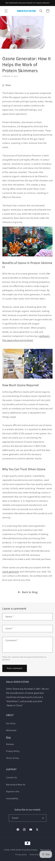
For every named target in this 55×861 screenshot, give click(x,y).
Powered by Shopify (29, 850)
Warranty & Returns (15, 784)
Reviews (10, 744)
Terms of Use (12, 758)
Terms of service (36, 854)
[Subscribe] (42, 818)
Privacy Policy (12, 751)
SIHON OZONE (15, 850)
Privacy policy (21, 854)
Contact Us (11, 777)
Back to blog (30, 592)
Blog (8, 737)
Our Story (10, 723)
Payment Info (12, 791)
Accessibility (12, 798)
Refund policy (45, 850)
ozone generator (10, 571)
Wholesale (11, 730)
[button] (6, 11)
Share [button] (8, 85)
